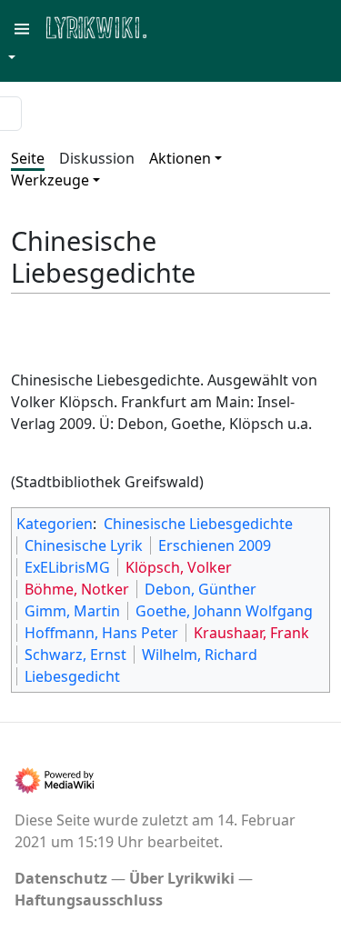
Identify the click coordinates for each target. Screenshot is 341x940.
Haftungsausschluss (89, 900)
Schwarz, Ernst (75, 655)
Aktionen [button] (180, 158)
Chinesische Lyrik (84, 545)
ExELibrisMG (67, 567)
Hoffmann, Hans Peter (101, 633)
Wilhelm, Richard (199, 655)
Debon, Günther (200, 589)
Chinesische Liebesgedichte (198, 524)
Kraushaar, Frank (251, 633)
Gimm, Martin (72, 611)
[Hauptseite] (185, 26)
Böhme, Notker (77, 589)
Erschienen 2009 (214, 545)
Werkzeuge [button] (50, 180)
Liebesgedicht (72, 676)
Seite (28, 158)
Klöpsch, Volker (178, 567)
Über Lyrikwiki (182, 878)
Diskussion (97, 158)
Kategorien (54, 524)
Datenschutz (61, 878)
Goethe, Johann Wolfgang (224, 611)
